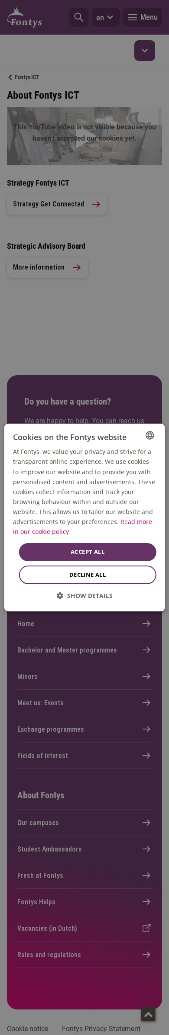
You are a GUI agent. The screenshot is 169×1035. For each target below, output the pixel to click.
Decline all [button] (87, 575)
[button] (85, 596)
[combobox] (149, 435)
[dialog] (84, 517)
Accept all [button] (87, 552)
